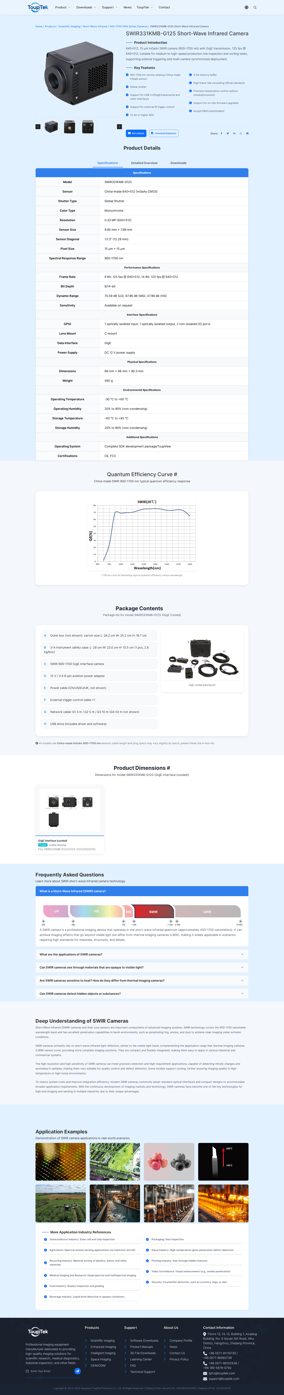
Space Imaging (101, 1359)
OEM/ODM (98, 1365)
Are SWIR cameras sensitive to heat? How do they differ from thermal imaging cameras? (102, 980)
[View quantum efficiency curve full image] (142, 535)
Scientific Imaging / (70, 26)
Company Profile (181, 1340)
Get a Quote (138, 133)
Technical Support (142, 1371)
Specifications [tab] (107, 163)
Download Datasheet (165, 133)
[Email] (27, 1371)
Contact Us (177, 1353)
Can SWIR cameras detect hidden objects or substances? (80, 993)
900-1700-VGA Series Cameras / (129, 26)
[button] (38, 126)
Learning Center (141, 1359)
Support (108, 7)
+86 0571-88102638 (223, 1363)
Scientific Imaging (103, 1340)
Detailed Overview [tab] (144, 163)
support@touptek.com (224, 1378)
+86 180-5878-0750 (217, 1368)
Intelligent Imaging (103, 1353)
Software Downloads (144, 1340)
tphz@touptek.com (222, 1373)
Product (61, 7)
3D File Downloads (143, 1353)
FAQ (133, 1365)
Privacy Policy (179, 1359)
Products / (51, 26)
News (128, 7)
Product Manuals (141, 1346)
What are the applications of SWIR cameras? (71, 954)
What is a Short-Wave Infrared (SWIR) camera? (73, 891)
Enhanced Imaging (103, 1346)
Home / (40, 26)
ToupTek (143, 7)
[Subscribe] (77, 1371)
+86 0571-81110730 (222, 1353)
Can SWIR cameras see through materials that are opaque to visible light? (92, 967)
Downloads (84, 7)
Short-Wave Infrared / (96, 26)
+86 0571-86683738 (217, 1358)
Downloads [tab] (179, 163)
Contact (164, 7)
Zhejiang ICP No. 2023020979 (214, 1388)
